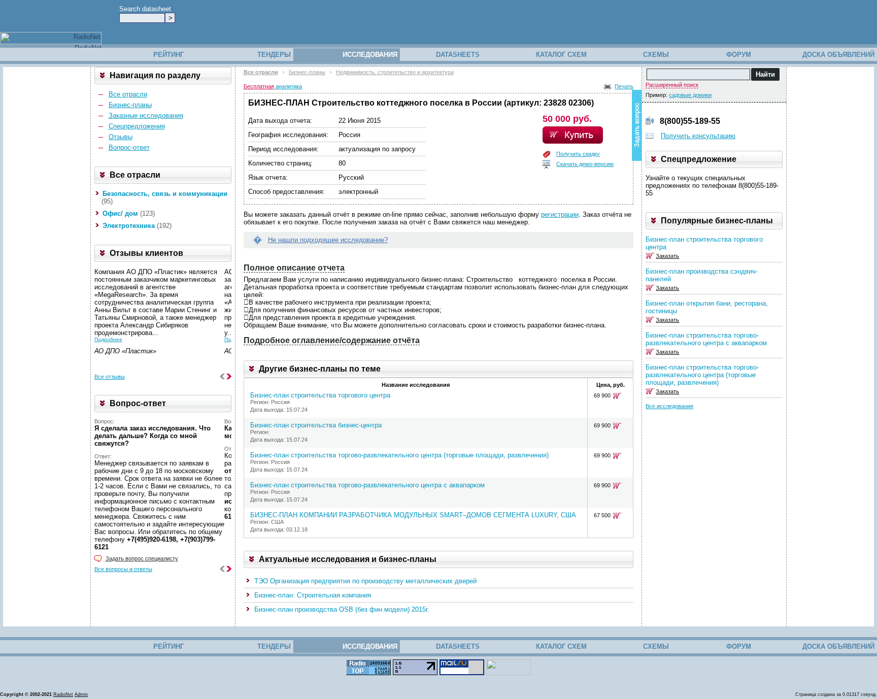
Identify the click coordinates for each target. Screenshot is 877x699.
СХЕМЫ (656, 54)
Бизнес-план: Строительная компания (312, 595)
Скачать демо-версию (585, 164)
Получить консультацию (698, 136)
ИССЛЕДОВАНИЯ (370, 54)
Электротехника (129, 225)
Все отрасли (128, 94)
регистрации (560, 214)
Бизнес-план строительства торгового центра (320, 395)
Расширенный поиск (672, 85)
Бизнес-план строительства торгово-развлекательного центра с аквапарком (367, 485)
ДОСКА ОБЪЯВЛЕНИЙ (838, 54)
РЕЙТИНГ (168, 54)
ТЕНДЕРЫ (274, 54)
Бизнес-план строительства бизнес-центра (316, 425)
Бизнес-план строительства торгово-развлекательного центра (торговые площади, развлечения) (399, 455)
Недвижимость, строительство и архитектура (395, 72)
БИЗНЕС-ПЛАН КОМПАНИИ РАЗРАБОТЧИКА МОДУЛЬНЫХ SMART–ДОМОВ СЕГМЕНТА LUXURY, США (413, 515)
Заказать (667, 256)
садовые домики (690, 95)
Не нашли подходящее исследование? (328, 240)
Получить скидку (578, 154)
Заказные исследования (146, 115)
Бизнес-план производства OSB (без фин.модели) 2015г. (341, 609)
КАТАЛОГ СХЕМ (561, 54)
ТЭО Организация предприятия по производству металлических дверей (365, 581)
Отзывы (120, 137)
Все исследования (669, 406)
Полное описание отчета (294, 267)
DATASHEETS (458, 54)
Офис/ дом (120, 213)
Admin (81, 694)
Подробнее (108, 339)
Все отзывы (109, 377)
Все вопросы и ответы (123, 569)
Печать (624, 86)
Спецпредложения (137, 126)
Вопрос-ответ (129, 147)
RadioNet (63, 694)
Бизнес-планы (130, 105)
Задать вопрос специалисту (142, 558)
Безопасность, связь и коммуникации (165, 193)
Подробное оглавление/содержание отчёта (332, 340)
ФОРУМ (738, 54)
